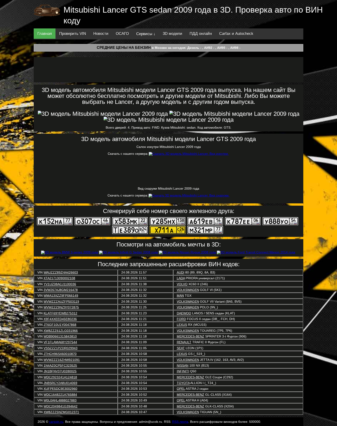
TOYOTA (183, 383)
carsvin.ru (56, 421)
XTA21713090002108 (59, 278)
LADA (181, 278)
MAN (180, 295)
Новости (100, 33)
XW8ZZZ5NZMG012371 (61, 412)
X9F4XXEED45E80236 (60, 319)
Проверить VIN (72, 33)
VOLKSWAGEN (188, 290)
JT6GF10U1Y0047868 (60, 324)
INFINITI (183, 371)
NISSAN (182, 365)
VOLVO (182, 284)
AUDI (180, 272)
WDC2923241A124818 (60, 377)
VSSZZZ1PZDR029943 (60, 348)
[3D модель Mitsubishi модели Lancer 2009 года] (103, 114)
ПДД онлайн (201, 33)
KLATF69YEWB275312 (60, 313)
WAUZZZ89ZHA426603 (61, 272)
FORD (181, 319)
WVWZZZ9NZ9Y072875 (61, 307)
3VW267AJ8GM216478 (61, 290)
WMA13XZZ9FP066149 (61, 295)
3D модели (172, 33)
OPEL (181, 388)
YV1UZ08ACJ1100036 (60, 284)
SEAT (181, 348)
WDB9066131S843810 (60, 336)
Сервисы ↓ (145, 34)
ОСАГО (122, 33)
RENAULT (184, 342)
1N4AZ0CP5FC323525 (60, 365)
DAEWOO (184, 313)
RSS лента (180, 421)
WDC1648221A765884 (60, 394)
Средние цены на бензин (124, 48)
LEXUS (182, 324)
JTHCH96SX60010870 (60, 354)
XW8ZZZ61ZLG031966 (61, 330)
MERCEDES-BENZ (190, 336)
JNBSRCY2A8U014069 (60, 383)
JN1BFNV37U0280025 (60, 371)
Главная (44, 33)
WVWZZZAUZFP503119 (61, 301)
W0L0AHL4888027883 (60, 400)
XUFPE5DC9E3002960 (60, 388)
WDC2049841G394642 (60, 406)
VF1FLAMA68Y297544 (60, 342)
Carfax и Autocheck (236, 33)
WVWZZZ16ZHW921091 (62, 360)
